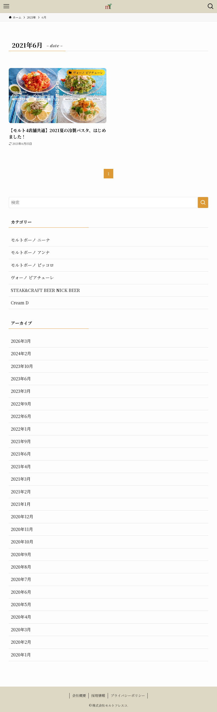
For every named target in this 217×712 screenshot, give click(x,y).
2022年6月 (21, 416)
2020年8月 (21, 567)
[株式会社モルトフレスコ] (108, 6)
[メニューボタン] (6, 6)
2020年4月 (21, 617)
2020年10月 (22, 542)
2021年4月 (21, 466)
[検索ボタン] (210, 6)
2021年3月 (21, 479)
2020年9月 (21, 554)
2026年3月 (21, 341)
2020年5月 (21, 604)
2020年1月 (21, 655)
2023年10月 (22, 366)
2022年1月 (21, 429)
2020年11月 (22, 529)
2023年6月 (21, 379)
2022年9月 (21, 404)
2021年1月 (21, 504)
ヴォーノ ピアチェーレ (32, 277)
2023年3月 (21, 391)
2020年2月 (21, 642)
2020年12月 (22, 516)
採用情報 (98, 695)
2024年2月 (21, 353)
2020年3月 (21, 630)
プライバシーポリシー (128, 695)
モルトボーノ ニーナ (30, 240)
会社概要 (79, 695)
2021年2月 (21, 492)
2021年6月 (21, 454)
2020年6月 (21, 592)
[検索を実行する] (203, 202)
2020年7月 (21, 579)
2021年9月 (21, 441)
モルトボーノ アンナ (30, 252)
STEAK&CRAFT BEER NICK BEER (45, 290)
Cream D (20, 303)
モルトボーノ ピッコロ (32, 265)
